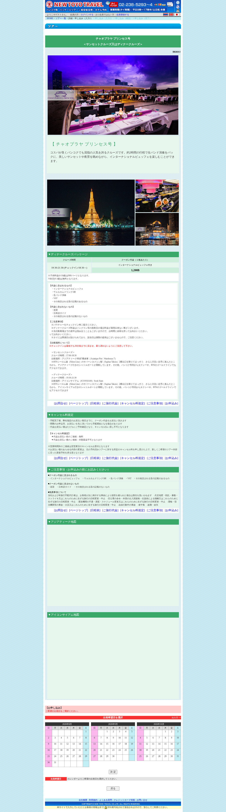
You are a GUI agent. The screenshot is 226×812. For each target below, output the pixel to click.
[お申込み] (171, 403)
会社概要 (83, 800)
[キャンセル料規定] (132, 403)
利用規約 (93, 800)
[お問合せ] (60, 403)
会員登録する (122, 14)
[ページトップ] (78, 403)
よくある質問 (105, 800)
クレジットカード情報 (124, 800)
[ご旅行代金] (110, 403)
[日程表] (95, 403)
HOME (50, 18)
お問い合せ (142, 800)
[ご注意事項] (155, 403)
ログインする (87, 14)
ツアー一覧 (60, 18)
